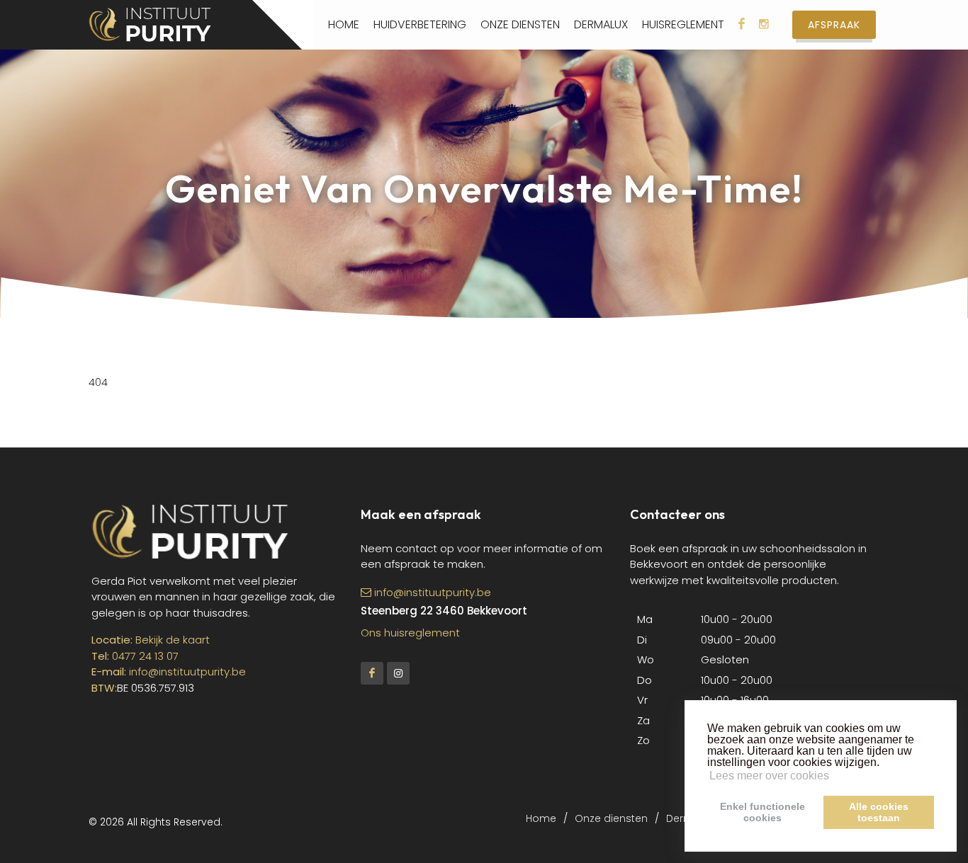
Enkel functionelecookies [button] (762, 812)
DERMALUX (601, 25)
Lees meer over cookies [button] (769, 776)
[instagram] (398, 673)
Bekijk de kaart (171, 639)
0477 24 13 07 (145, 655)
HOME (343, 25)
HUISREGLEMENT (683, 25)
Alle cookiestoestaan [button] (878, 812)
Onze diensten (611, 818)
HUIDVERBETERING (419, 25)
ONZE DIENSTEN (520, 25)
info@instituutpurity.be (187, 671)
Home (541, 818)
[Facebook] (372, 673)
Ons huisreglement (410, 632)
